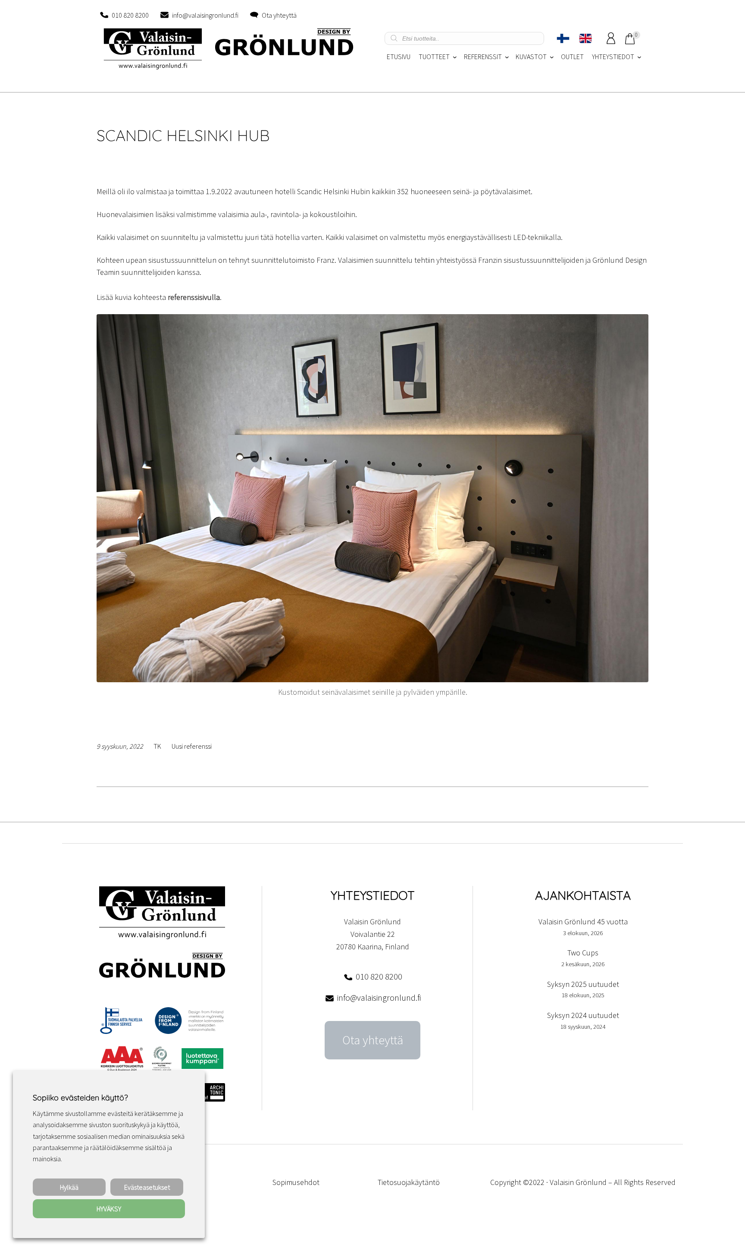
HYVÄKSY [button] (109, 1208)
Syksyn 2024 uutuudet (583, 1015)
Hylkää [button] (69, 1187)
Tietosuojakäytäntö (409, 1182)
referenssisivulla (194, 297)
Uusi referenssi (192, 746)
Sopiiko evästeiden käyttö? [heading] (80, 1098)
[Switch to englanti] (585, 38)
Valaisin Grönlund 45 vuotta (583, 921)
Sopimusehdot (295, 1182)
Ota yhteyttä (279, 15)
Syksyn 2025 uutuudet (583, 984)
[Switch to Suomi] (563, 38)
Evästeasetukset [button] (147, 1187)
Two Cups (582, 953)
